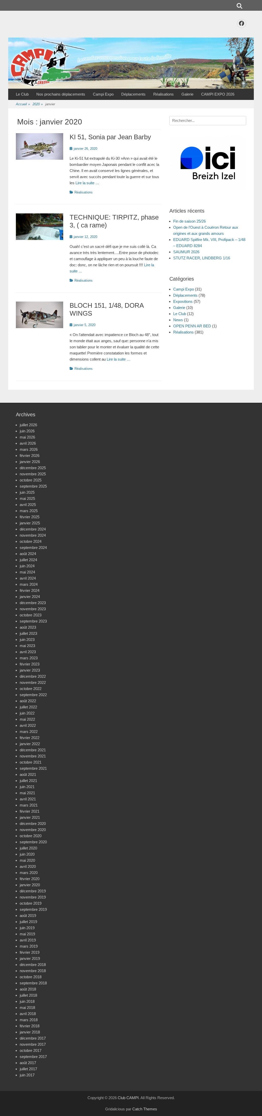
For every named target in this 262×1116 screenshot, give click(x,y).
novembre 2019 (33, 897)
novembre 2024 (33, 535)
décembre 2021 (33, 750)
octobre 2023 (30, 615)
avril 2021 (28, 799)
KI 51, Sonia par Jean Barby (110, 137)
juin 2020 (27, 854)
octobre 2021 (30, 762)
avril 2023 (28, 652)
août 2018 (28, 989)
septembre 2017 (33, 1056)
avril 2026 (28, 443)
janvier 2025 (30, 523)
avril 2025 (28, 504)
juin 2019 (27, 928)
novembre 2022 (33, 682)
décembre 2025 (33, 468)
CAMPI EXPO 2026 (217, 94)
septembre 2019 (33, 909)
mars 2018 (29, 1020)
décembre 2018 (33, 964)
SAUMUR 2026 (186, 252)
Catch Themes (144, 1109)
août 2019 (28, 915)
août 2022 (28, 701)
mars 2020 (29, 872)
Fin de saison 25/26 (189, 221)
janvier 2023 (30, 670)
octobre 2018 (30, 977)
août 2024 (28, 553)
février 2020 (29, 879)
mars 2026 (29, 449)
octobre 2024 (30, 541)
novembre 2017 (33, 1044)
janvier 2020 (30, 885)
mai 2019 (27, 934)
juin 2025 (27, 492)
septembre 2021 (33, 768)
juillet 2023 (28, 633)
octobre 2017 (30, 1050)
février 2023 (29, 664)
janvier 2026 (30, 461)
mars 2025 (29, 511)
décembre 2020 (33, 823)
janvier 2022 (30, 744)
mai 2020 (27, 860)
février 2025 (29, 517)
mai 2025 (27, 498)
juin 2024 (27, 566)
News (178, 320)
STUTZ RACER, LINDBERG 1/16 (201, 258)
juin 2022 (27, 713)
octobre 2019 (30, 903)
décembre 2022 (33, 676)
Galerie (187, 94)
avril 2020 (28, 866)
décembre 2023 (33, 603)
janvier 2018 (30, 1032)
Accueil (23, 104)
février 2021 (29, 811)
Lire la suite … (87, 183)
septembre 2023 (33, 621)
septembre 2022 (33, 695)
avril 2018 (28, 1013)
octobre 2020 (30, 836)
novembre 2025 (33, 474)
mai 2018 (27, 1007)
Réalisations (163, 94)
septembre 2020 (33, 842)
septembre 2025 (33, 486)
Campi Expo (103, 94)
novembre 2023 (33, 609)
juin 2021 (27, 787)
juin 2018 (27, 1001)
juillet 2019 (28, 921)
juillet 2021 (28, 780)
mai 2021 (27, 793)
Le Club (22, 94)
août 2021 (28, 774)
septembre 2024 (33, 547)
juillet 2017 (28, 1069)
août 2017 (28, 1063)
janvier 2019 (30, 958)
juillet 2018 (28, 995)
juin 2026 (27, 431)
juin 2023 (27, 639)
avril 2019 (28, 940)
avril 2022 (28, 725)
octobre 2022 (30, 688)
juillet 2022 (28, 707)
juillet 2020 (28, 848)
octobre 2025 (30, 480)
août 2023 (28, 627)
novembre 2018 (33, 971)
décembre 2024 (33, 529)
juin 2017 (27, 1075)
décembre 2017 (33, 1038)
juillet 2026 (28, 425)
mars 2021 (29, 805)
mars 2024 (29, 584)
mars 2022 (29, 731)
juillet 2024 (28, 560)
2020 (37, 104)
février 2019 (29, 952)
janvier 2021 (30, 817)
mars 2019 (29, 946)
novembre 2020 (33, 829)
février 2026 (29, 455)
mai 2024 (27, 572)
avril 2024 (28, 578)
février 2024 (29, 590)
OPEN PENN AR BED (192, 326)
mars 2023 (29, 658)
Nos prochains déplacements (60, 94)
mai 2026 (27, 437)
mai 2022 (27, 719)
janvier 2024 (30, 596)
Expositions (183, 301)
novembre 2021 (33, 756)
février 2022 (29, 737)
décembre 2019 (33, 891)
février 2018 (29, 1026)
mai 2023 (27, 645)
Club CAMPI (128, 1098)
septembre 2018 (33, 983)
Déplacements (133, 94)
